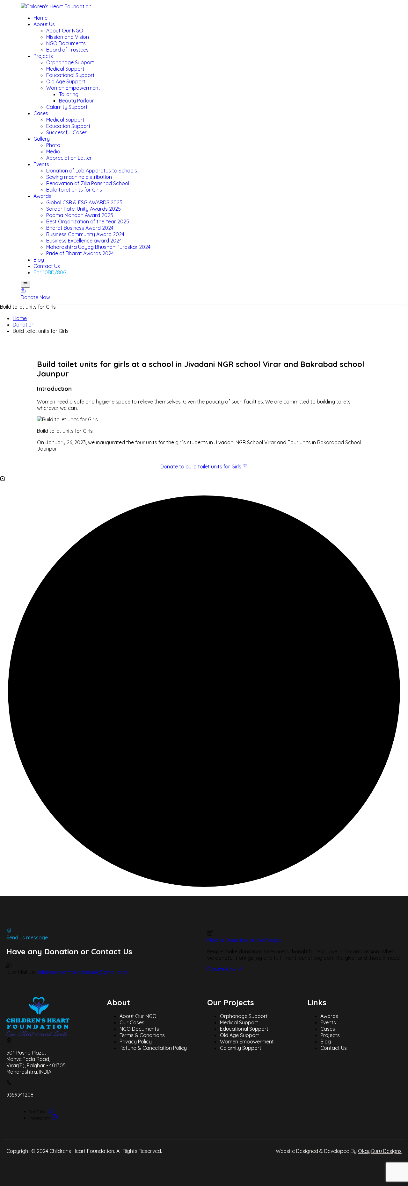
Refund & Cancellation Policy (153, 1048)
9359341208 (19, 1094)
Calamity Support (240, 1048)
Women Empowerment (247, 1041)
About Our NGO (138, 1016)
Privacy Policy (136, 1041)
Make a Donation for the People (244, 940)
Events (328, 1022)
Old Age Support (239, 1035)
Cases (327, 1029)
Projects (330, 1035)
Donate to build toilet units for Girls (201, 466)
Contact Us (333, 1048)
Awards (329, 1016)
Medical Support (239, 1022)
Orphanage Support (244, 1016)
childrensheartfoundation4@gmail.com (82, 972)
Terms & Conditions (142, 1035)
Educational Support (244, 1029)
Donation (23, 324)
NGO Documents (139, 1029)
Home (20, 318)
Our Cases (132, 1022)
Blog (325, 1041)
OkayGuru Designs (380, 1151)
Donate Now (222, 969)
